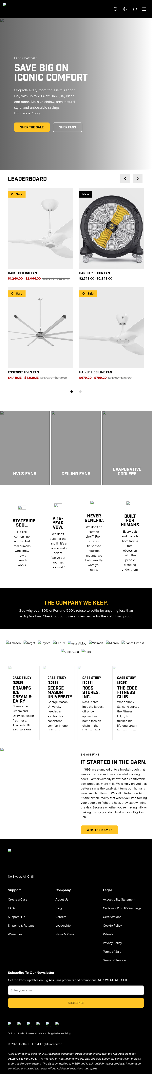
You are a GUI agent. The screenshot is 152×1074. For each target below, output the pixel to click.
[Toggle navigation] (144, 9)
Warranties (15, 934)
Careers (60, 917)
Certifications (112, 917)
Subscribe (76, 1003)
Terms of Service (114, 960)
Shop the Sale (32, 127)
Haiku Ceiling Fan (22, 273)
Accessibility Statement (119, 899)
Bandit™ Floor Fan (94, 273)
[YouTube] (38, 1024)
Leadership (63, 925)
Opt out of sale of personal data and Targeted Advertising (39, 1033)
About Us (61, 899)
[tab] (71, 391)
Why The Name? (99, 830)
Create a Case (17, 899)
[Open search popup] (115, 9)
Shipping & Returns (21, 925)
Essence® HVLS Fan (23, 372)
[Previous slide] (125, 178)
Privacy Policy (112, 943)
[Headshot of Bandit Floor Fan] (111, 228)
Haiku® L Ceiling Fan (95, 372)
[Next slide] (137, 178)
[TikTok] (48, 1024)
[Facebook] (10, 1024)
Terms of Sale (112, 951)
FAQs (11, 908)
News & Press (64, 934)
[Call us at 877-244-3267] (125, 9)
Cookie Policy (112, 925)
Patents (108, 934)
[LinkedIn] (29, 1024)
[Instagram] (19, 1024)
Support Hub (16, 917)
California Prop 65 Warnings (122, 908)
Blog (58, 908)
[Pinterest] (57, 1024)
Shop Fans (67, 127)
